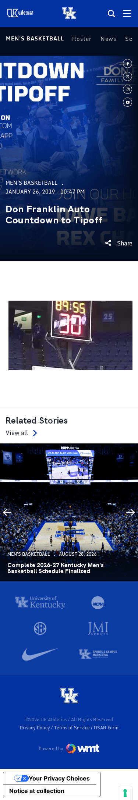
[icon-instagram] (127, 89)
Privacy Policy (35, 727)
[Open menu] (127, 13)
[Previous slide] (7, 512)
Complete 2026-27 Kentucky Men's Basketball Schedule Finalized (55, 568)
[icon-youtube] (127, 102)
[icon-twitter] (127, 76)
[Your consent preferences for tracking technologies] (125, 793)
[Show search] (111, 14)
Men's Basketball (35, 38)
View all (17, 433)
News (108, 38)
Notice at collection (36, 790)
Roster (82, 38)
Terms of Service (72, 727)
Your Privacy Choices (59, 778)
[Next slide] (130, 512)
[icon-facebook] (127, 63)
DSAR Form (106, 727)
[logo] (69, 696)
